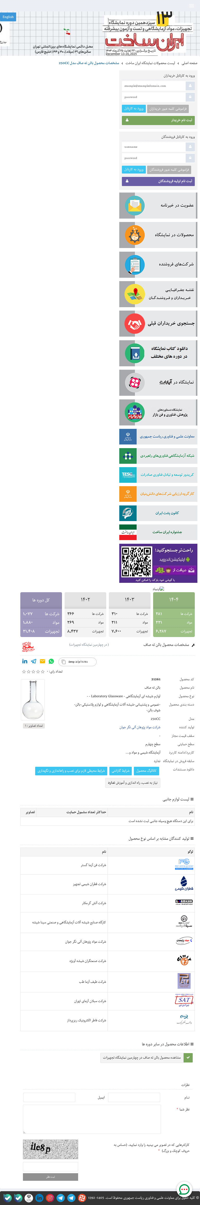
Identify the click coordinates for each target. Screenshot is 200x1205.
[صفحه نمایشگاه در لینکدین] (38, 1198)
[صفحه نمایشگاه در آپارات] (81, 1198)
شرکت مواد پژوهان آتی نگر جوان (140, 727)
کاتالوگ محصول (146, 771)
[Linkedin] (24, 662)
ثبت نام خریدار (181, 120)
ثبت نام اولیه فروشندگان (175, 181)
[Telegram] (33, 662)
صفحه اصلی (189, 63)
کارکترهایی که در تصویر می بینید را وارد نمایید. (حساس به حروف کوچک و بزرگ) (152, 1148)
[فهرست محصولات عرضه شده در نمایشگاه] (158, 236)
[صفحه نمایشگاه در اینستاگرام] (49, 1198)
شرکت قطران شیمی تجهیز (89, 884)
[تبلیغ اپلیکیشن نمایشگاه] (158, 564)
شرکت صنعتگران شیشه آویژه (88, 961)
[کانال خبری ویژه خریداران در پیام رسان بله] (17, 1198)
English (8, 17)
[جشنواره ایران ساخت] (158, 533)
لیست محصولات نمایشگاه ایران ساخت (150, 63)
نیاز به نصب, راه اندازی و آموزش (133, 783)
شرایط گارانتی (120, 771)
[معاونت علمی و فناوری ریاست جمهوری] (27, 1198)
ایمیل (101, 1098)
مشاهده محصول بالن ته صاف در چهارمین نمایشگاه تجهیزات (142, 1058)
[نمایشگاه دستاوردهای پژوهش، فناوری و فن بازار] (158, 413)
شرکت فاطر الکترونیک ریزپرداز (86, 1020)
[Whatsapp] (51, 662)
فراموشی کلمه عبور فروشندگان (169, 170)
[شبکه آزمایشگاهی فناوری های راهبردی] (158, 457)
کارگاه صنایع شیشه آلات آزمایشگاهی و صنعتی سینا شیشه (69, 922)
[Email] (42, 662)
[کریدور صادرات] (158, 476)
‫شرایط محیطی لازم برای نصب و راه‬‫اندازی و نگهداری (71, 771)
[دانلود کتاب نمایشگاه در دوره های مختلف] (158, 354)
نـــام (187, 1098)
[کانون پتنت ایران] (158, 514)
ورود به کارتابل (133, 109)
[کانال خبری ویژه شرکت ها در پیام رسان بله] (6, 1198)
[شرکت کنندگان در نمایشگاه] (158, 266)
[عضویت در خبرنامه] (158, 207)
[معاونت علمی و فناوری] (158, 438)
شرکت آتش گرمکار (94, 903)
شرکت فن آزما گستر (93, 865)
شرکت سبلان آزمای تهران (90, 1001)
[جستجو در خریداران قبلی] (158, 325)
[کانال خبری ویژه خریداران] (59, 1198)
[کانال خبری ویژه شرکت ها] (70, 1198)
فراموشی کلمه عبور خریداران (167, 109)
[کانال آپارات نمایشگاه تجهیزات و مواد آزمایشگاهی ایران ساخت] (158, 384)
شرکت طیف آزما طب (92, 982)
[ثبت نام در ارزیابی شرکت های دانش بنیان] (158, 495)
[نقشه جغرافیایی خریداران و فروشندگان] (158, 295)
